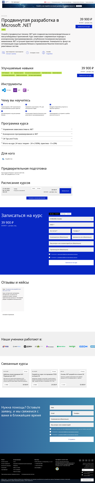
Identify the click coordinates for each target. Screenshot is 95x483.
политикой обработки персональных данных (68, 254)
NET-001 (22, 173)
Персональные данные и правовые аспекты (10, 474)
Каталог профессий (5, 463)
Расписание (3, 467)
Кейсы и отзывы (16, 467)
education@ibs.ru (38, 467)
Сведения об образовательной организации (22, 463)
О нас (14, 461)
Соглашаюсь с (88, 475)
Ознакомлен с (88, 473)
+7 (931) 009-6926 (38, 465)
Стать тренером (16, 469)
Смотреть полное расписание (37, 198)
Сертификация (4, 469)
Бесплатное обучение (6, 465)
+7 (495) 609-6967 (39, 463)
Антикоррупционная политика (27, 474)
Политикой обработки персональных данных (88, 473)
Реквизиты (15, 465)
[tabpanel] (12, 302)
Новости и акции (16, 471)
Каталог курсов (4, 461)
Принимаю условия (87, 480)
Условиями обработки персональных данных (88, 475)
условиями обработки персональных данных (67, 257)
